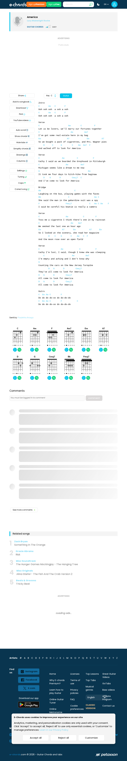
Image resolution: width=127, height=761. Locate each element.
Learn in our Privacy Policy (53, 729)
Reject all (63, 737)
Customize (91, 737)
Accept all (36, 737)
